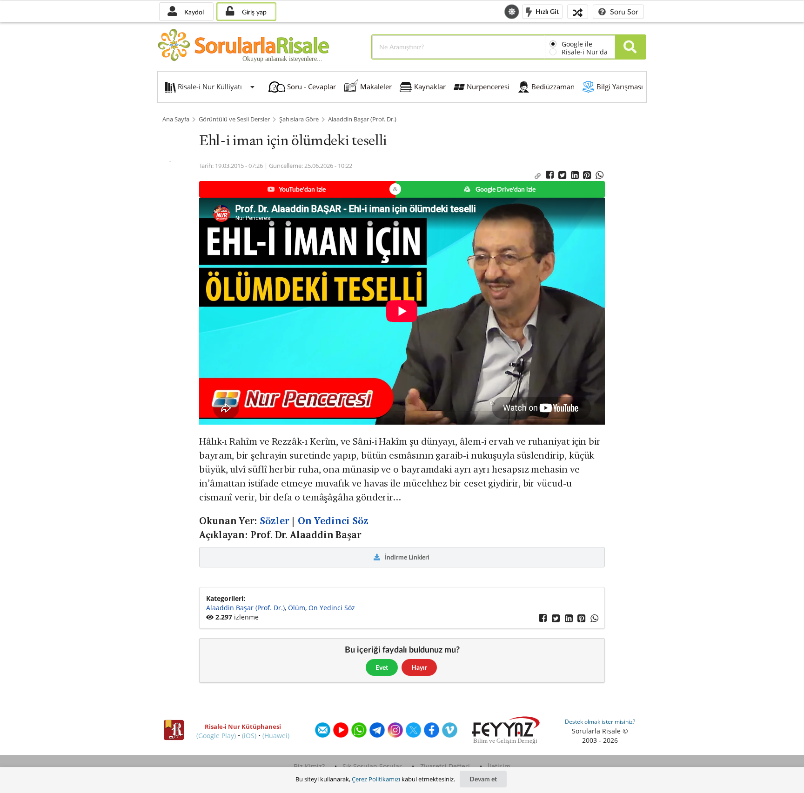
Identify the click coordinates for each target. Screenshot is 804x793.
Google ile (577, 44)
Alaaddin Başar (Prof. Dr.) (362, 119)
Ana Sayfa (175, 119)
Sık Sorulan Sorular (372, 766)
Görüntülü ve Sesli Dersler (234, 119)
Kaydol (193, 12)
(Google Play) (216, 735)
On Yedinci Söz (333, 521)
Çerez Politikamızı (376, 779)
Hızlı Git (546, 11)
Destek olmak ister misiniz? (600, 722)
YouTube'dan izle (302, 189)
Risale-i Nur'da (585, 52)
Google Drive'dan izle (505, 189)
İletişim (499, 766)
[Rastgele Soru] (577, 11)
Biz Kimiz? (309, 766)
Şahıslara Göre (299, 119)
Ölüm (296, 607)
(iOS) (249, 735)
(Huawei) (275, 735)
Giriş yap (253, 12)
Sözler (274, 521)
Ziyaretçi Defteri (445, 766)
